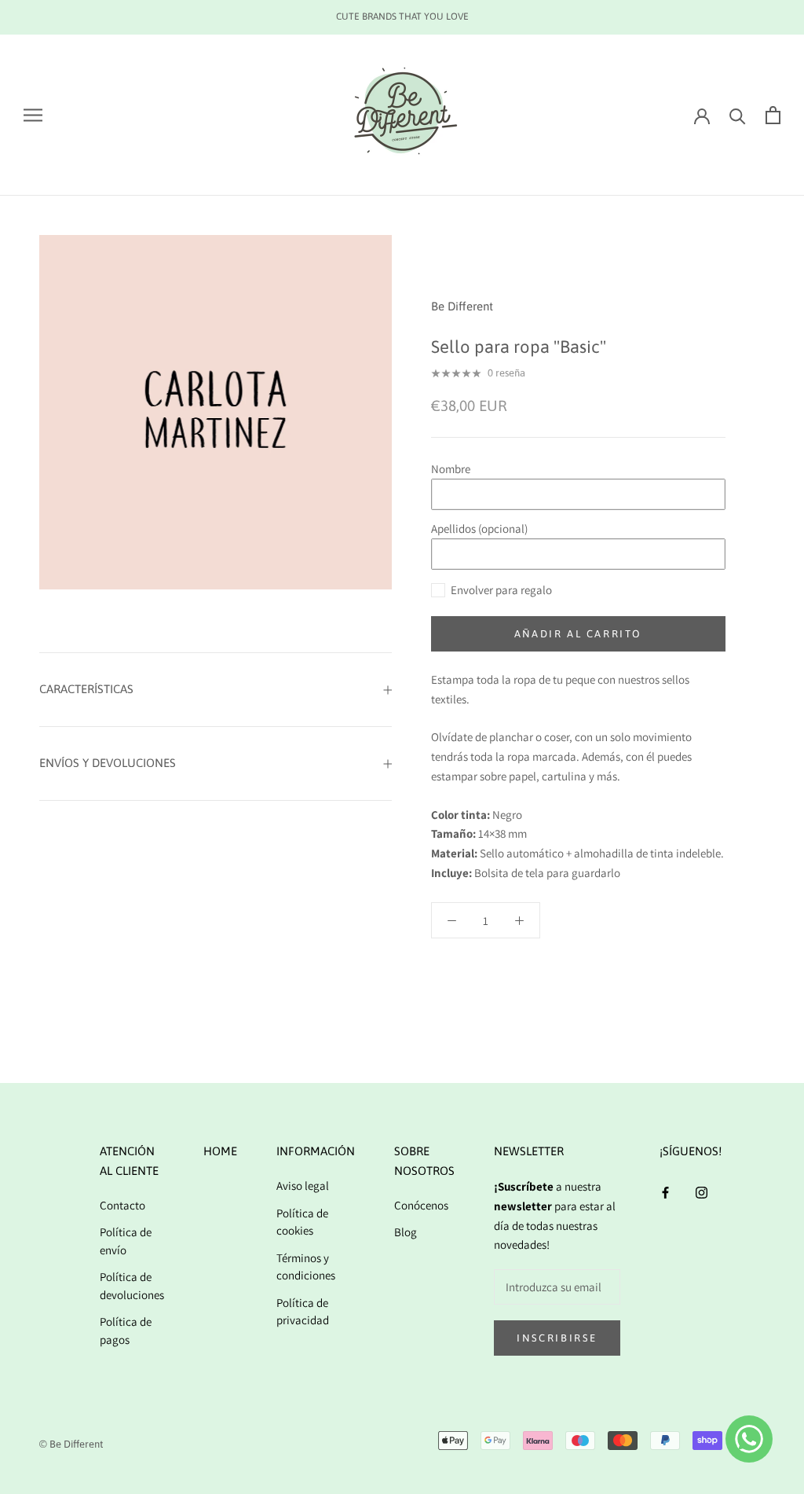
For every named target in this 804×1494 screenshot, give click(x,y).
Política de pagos (126, 1330)
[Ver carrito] (773, 115)
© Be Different (71, 1444)
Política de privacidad (302, 1311)
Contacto (122, 1205)
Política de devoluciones (132, 1285)
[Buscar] (737, 115)
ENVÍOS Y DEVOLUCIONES (107, 762)
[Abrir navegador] (33, 115)
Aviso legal (302, 1185)
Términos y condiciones (305, 1266)
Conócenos (421, 1205)
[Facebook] (665, 1192)
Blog (405, 1231)
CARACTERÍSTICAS (86, 689)
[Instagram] (701, 1192)
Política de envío (126, 1240)
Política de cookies (302, 1222)
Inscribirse (557, 1338)
